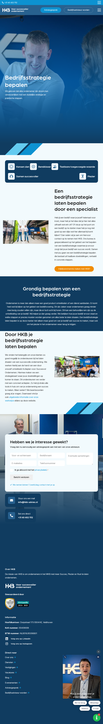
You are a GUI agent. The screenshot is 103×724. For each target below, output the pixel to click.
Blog (7, 677)
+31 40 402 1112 (25, 517)
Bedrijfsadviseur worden (16, 692)
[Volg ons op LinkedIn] (8, 638)
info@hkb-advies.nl (28, 502)
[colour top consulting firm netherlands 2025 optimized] (10, 604)
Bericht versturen (21, 477)
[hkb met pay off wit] (15, 10)
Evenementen (11, 682)
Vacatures (9, 672)
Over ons (9, 657)
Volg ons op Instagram (21, 643)
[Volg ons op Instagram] (8, 643)
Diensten (9, 662)
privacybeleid (41, 470)
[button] (99, 2)
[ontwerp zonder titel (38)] (23, 604)
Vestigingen (10, 667)
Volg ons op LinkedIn (20, 638)
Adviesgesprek (11, 687)
